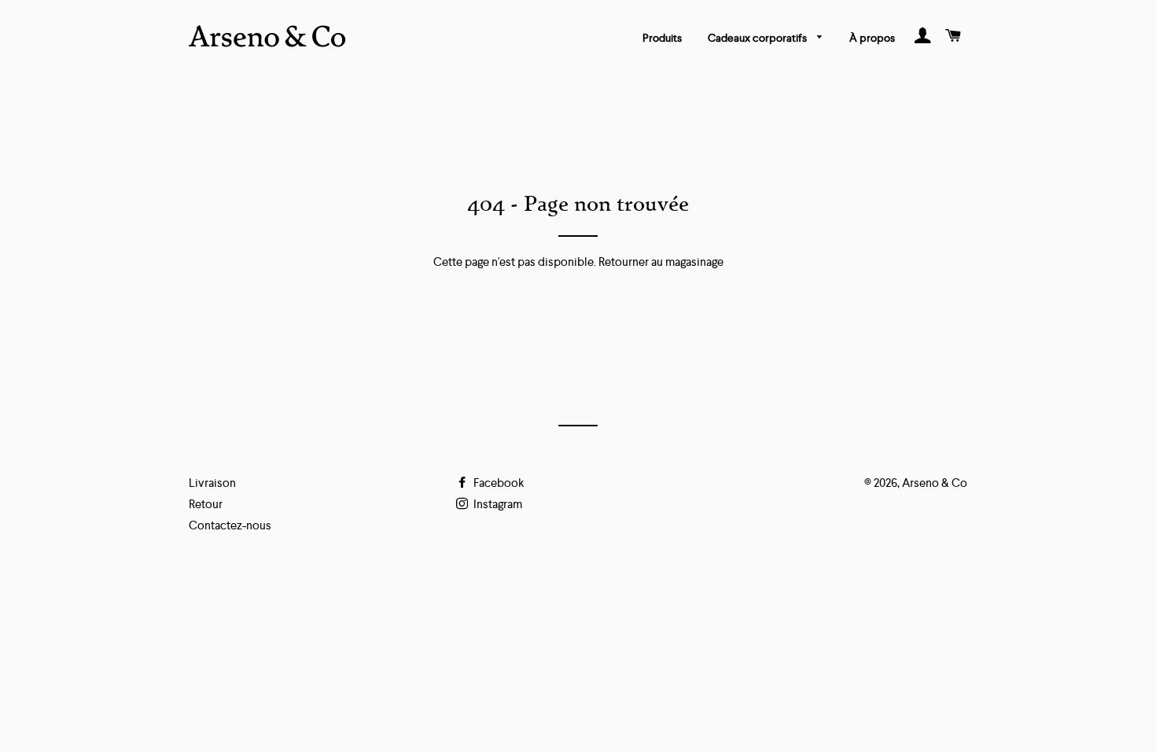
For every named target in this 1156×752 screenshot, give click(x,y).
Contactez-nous (230, 525)
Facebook (497, 482)
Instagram (496, 503)
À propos (872, 38)
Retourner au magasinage (660, 261)
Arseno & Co (934, 482)
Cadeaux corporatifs (758, 38)
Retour (206, 503)
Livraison (212, 482)
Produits (662, 38)
